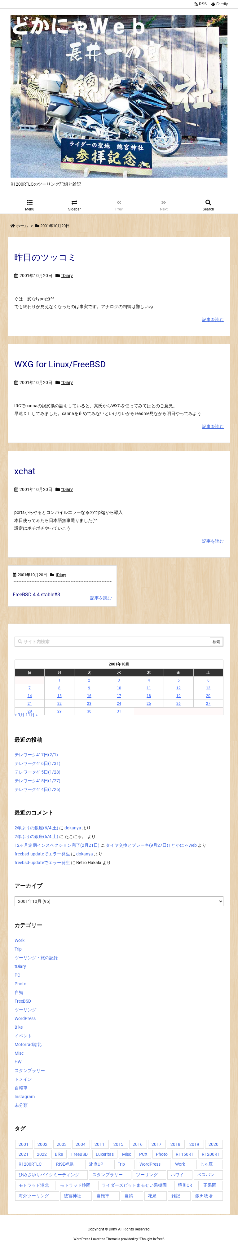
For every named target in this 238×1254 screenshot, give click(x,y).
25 (149, 703)
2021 (24, 1154)
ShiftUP (96, 1164)
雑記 (175, 1195)
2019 (194, 1144)
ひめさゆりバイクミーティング (49, 1174)
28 (30, 711)
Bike (19, 1027)
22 (59, 703)
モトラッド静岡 (75, 1185)
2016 (138, 1144)
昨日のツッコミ (45, 257)
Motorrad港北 (28, 1044)
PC (17, 975)
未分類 (21, 1105)
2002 (42, 1144)
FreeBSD (23, 1001)
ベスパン (205, 1174)
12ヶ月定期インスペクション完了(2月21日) (57, 845)
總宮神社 (72, 1195)
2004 (81, 1144)
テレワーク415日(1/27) (37, 780)
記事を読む (213, 319)
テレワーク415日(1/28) (37, 772)
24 (119, 703)
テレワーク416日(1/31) (37, 763)
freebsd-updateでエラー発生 (42, 853)
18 (149, 696)
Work (19, 940)
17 (119, 696)
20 (208, 696)
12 (178, 688)
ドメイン (23, 1079)
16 (89, 696)
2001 (24, 1144)
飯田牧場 (204, 1195)
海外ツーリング (34, 1195)
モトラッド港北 (34, 1185)
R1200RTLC (30, 1164)
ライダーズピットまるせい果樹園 (134, 1185)
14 (30, 696)
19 (178, 696)
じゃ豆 (206, 1164)
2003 (62, 1144)
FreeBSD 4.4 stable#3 (36, 595)
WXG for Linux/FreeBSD (60, 364)
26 (178, 703)
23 (89, 703)
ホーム (22, 225)
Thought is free (151, 1239)
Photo (20, 983)
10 (119, 688)
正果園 (209, 1185)
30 (89, 711)
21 (30, 703)
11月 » (31, 714)
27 (208, 703)
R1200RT (210, 1154)
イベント (23, 1035)
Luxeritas (105, 1154)
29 (59, 711)
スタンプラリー (30, 1070)
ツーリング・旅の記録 (36, 957)
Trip (18, 949)
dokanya (72, 827)
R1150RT (184, 1154)
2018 (175, 1144)
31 (119, 711)
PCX (143, 1154)
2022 (42, 1154)
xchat (24, 471)
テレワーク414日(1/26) (37, 789)
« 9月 (19, 714)
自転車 (21, 1087)
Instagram (25, 1096)
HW (18, 1061)
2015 (118, 1144)
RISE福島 (65, 1164)
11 (149, 688)
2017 (156, 1144)
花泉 (152, 1195)
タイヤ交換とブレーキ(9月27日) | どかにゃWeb (151, 845)
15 (59, 696)
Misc (19, 1053)
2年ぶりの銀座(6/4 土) (36, 827)
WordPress (25, 1018)
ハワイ (177, 1174)
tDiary (67, 275)
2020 (213, 1144)
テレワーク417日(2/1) (36, 754)
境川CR (185, 1185)
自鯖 (19, 992)
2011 (99, 1144)
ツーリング (25, 1009)
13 (208, 688)
